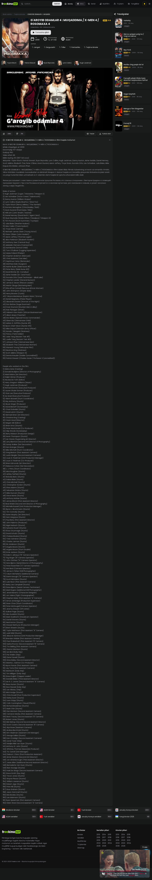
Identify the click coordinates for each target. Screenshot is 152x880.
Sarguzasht (50, 47)
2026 (104, 846)
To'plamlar (81, 844)
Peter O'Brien (31, 163)
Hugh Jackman (65, 160)
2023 (104, 843)
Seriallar (80, 838)
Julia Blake (100, 163)
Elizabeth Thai (19, 163)
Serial (93, 4)
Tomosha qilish (42, 32)
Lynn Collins (53, 160)
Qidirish (57, 4)
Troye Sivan (66, 163)
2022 (98, 843)
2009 (37, 40)
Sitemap (80, 848)
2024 (110, 843)
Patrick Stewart (29, 160)
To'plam (120, 4)
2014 (104, 834)
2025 (98, 846)
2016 (98, 837)
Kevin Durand (43, 163)
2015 (109, 834)
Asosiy (70, 4)
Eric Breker (13, 166)
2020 (104, 840)
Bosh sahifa (7, 14)
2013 (98, 834)
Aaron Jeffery (55, 163)
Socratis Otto (77, 163)
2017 (104, 837)
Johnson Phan (24, 166)
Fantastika (75, 47)
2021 (109, 840)
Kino (82, 4)
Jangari (37, 47)
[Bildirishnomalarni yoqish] (144, 4)
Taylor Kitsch (16, 160)
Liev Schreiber (89, 163)
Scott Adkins (8, 163)
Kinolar (80, 834)
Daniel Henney (102, 160)
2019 (98, 840)
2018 (109, 837)
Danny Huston (78, 160)
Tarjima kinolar (92, 47)
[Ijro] (57, 99)
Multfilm (106, 4)
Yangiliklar (135, 4)
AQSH (68, 40)
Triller (63, 47)
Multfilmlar (81, 841)
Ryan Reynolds (42, 160)
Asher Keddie (90, 160)
